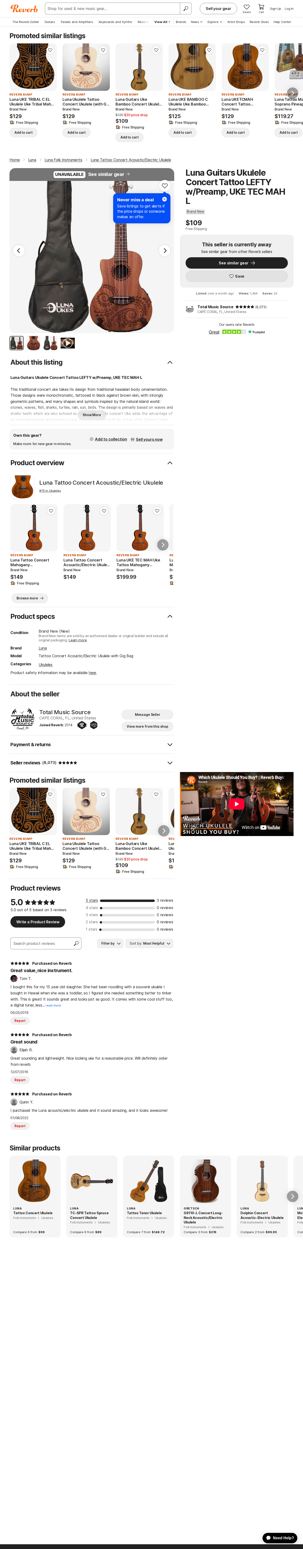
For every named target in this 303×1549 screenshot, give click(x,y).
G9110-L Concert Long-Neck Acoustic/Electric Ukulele (203, 1217)
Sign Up (275, 8)
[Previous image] (69, 67)
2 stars (92, 921)
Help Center (282, 22)
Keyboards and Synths (115, 22)
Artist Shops (236, 22)
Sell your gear (218, 8)
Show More (92, 415)
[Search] (185, 8)
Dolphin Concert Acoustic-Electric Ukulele (262, 1215)
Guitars (50, 22)
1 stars (91, 929)
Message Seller (147, 714)
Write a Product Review (37, 921)
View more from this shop (147, 726)
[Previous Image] (19, 250)
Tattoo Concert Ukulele (32, 1213)
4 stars (92, 907)
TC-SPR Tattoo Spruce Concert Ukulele (89, 1215)
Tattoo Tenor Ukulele (144, 1213)
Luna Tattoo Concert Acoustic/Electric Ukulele (101, 482)
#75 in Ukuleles (50, 490)
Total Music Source (215, 306)
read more (53, 1005)
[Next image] (103, 67)
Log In (289, 8)
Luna (43, 648)
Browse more (27, 598)
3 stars (92, 914)
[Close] (164, 199)
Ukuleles (46, 664)
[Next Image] (164, 250)
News (195, 22)
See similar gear (106, 174)
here (92, 672)
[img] (244, 307)
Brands (181, 22)
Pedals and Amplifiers (77, 22)
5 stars (92, 900)
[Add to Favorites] (50, 50)
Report (20, 1021)
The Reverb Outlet (25, 22)
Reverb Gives (259, 22)
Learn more (78, 640)
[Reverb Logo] (24, 9)
